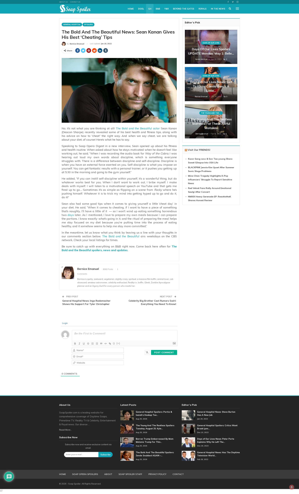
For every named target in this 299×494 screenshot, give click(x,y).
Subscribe (105, 454)
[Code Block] (105, 343)
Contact (178, 474)
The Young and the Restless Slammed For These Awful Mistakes (211, 123)
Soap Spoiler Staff (130, 474)
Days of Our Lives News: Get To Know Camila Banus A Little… (211, 86)
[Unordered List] (97, 343)
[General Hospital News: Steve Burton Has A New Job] (188, 415)
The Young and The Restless (212, 113)
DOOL (141, 8)
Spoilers (88, 24)
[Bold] (75, 343)
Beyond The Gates (183, 8)
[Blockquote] (101, 343)
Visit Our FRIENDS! (199, 149)
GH (149, 8)
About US (63, 2)
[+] (118, 343)
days (71, 215)
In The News (218, 8)
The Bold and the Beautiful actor (138, 128)
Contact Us (75, 2)
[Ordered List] (92, 343)
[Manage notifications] (291, 487)
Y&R (166, 8)
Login (65, 323)
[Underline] (84, 343)
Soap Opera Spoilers (85, 474)
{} (114, 343)
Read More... (65, 429)
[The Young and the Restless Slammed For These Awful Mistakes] (211, 121)
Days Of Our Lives (211, 43)
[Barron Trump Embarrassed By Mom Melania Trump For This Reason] (127, 442)
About (108, 474)
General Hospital (72, 24)
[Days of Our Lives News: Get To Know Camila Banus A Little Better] (211, 84)
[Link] (110, 343)
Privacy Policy (157, 474)
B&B (158, 8)
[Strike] (88, 343)
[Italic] (79, 343)
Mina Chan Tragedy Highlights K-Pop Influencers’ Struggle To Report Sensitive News (210, 179)
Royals (202, 8)
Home (131, 8)
